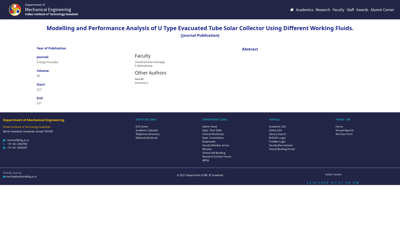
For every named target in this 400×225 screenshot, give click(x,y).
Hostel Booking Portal (282, 149)
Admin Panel (209, 126)
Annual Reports (345, 130)
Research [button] (323, 9)
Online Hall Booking (213, 153)
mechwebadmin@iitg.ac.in (21, 176)
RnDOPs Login (277, 138)
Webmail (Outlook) (147, 138)
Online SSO (275, 130)
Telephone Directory (148, 134)
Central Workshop (213, 134)
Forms (339, 126)
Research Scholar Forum (216, 156)
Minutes (207, 149)
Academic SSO (277, 126)
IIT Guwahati (215, 175)
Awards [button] (362, 9)
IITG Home (142, 126)
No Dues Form (344, 134)
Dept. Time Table (212, 130)
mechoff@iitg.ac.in (18, 140)
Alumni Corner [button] (382, 9)
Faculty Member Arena (215, 145)
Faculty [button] (338, 9)
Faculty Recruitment (281, 145)
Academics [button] (304, 9)
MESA (205, 160)
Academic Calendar (147, 130)
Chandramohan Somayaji (150, 62)
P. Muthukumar (144, 66)
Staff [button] (350, 9)
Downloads (209, 141)
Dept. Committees (213, 138)
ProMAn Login (277, 141)
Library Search (277, 134)
